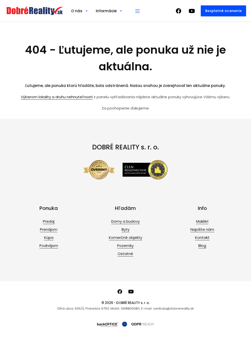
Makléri (202, 221)
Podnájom (48, 245)
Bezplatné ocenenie (223, 10)
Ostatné (125, 253)
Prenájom (48, 229)
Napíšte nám (202, 229)
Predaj (48, 221)
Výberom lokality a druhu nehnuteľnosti (57, 96)
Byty (125, 229)
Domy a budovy (125, 221)
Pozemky (125, 245)
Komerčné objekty (125, 237)
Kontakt (202, 237)
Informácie (106, 10)
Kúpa (48, 237)
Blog (202, 245)
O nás (76, 10)
